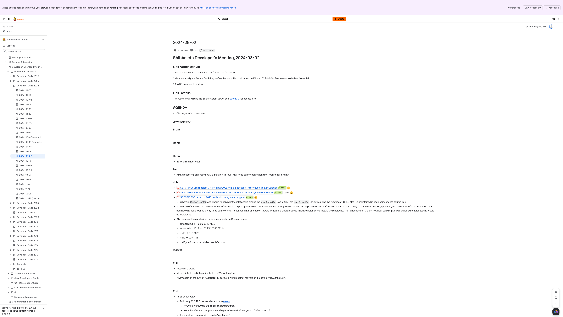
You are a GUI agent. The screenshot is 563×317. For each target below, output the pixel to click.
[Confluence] (18, 19)
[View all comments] (556, 291)
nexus (226, 301)
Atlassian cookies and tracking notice (218, 7)
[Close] (43, 308)
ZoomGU (234, 98)
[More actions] (42, 39)
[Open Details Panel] (556, 297)
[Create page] (556, 303)
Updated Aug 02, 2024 (536, 26)
